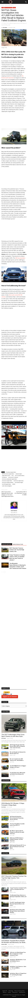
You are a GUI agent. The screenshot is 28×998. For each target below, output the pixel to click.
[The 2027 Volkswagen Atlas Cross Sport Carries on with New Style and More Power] (14, 724)
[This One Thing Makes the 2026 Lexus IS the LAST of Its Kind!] (5, 825)
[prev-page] (2, 572)
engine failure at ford (6, 475)
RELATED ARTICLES (6, 544)
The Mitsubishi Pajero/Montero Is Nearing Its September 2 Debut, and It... (18, 897)
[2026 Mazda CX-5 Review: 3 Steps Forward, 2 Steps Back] (14, 792)
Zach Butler (5, 27)
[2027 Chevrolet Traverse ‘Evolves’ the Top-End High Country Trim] (5, 549)
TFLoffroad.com (22, 992)
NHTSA (13, 484)
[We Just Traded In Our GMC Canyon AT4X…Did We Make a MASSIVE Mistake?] (5, 760)
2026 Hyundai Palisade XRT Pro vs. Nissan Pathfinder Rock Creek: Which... (18, 847)
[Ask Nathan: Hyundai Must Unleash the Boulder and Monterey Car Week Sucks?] (14, 930)
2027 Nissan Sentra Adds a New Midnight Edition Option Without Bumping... (17, 911)
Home (2, 5)
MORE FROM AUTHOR (18, 544)
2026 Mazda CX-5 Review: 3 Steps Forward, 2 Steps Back (12, 804)
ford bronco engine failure (7, 480)
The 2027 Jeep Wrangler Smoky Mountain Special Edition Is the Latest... (17, 904)
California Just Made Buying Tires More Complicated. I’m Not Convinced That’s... (18, 954)
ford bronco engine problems (7, 482)
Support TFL (4, 990)
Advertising (10, 990)
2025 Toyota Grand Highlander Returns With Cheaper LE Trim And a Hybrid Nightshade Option (7, 494)
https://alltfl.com (14, 512)
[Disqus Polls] (14, 593)
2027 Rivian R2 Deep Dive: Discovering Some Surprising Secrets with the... (16, 818)
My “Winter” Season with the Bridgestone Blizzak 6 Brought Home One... (17, 832)
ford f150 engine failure (6, 484)
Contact (9, 992)
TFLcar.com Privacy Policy (19, 990)
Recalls (14, 7)
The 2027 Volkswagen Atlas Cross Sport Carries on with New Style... (12, 735)
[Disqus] (14, 630)
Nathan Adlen (4, 944)
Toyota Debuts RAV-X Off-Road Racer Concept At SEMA (21, 493)
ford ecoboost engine (19, 482)
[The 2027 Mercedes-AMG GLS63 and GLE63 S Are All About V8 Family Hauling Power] (5, 774)
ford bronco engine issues (18, 480)
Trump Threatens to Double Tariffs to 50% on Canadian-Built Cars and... (18, 889)
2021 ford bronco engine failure (8, 473)
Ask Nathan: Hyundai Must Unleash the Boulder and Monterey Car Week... (13, 941)
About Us (4, 992)
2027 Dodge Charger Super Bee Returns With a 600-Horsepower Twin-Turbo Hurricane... (17, 746)
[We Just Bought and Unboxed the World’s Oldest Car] (5, 753)
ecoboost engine (19, 473)
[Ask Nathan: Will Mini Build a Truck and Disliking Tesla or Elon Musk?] (5, 961)
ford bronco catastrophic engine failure (9, 479)
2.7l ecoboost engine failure (11, 472)
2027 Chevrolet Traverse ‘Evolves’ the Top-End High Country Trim (16, 549)
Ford (2, 7)
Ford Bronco (4, 477)
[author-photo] (14, 508)
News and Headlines (9, 5)
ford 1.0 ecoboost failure (19, 475)
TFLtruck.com (15, 992)
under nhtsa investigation (7, 485)
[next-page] (5, 572)
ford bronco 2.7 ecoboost (13, 477)
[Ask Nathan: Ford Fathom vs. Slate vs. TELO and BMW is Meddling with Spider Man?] (5, 968)
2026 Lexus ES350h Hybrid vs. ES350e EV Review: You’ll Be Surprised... (17, 839)
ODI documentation (20, 258)
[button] (2, 2)
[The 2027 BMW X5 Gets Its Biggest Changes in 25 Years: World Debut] (5, 767)
